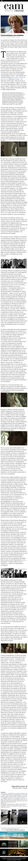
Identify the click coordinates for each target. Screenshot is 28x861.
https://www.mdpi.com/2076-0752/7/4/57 (17, 797)
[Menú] (2, 0)
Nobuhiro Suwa (18, 830)
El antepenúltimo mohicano (13, 5)
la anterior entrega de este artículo (13, 78)
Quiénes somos (15, 857)
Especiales (13, 830)
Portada (23, 830)
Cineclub (8, 830)
